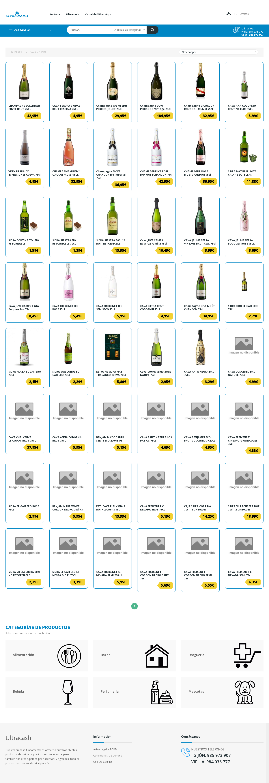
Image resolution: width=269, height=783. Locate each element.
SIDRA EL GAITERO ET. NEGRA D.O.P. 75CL (66, 573)
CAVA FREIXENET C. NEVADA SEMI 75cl (240, 573)
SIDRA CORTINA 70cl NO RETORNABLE (23, 242)
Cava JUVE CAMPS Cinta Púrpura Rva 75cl (23, 307)
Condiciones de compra (107, 755)
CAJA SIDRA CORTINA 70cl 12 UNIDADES (197, 508)
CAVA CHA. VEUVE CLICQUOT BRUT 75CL (22, 439)
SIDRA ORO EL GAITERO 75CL (243, 307)
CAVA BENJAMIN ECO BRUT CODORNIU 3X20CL (199, 439)
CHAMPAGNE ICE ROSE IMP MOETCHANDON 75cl (156, 173)
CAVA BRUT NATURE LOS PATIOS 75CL (156, 439)
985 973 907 (256, 34)
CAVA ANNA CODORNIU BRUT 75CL (67, 439)
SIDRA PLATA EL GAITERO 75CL (24, 373)
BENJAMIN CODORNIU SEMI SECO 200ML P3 (110, 439)
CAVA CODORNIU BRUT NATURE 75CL (242, 373)
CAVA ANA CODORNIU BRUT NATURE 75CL (242, 107)
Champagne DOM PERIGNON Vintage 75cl (155, 107)
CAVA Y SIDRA (38, 52)
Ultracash (72, 14)
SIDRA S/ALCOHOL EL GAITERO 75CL (65, 373)
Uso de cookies (103, 761)
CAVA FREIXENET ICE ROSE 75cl (65, 307)
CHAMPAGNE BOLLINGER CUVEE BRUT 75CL (24, 107)
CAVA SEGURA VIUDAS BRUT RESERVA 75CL (66, 107)
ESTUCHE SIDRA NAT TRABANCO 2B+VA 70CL (111, 373)
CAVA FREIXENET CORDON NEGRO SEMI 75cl (198, 575)
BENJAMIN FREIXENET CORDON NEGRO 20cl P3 (67, 508)
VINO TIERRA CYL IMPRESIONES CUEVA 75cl (24, 173)
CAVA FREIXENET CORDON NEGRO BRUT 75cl (154, 575)
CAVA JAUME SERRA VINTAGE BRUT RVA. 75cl (200, 242)
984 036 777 (256, 31)
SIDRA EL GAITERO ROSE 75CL (23, 508)
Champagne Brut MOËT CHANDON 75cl (199, 307)
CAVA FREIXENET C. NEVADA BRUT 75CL (152, 508)
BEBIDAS (16, 52)
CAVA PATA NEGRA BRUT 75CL (200, 373)
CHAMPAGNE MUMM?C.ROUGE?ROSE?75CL (66, 173)
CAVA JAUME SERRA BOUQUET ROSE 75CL (241, 242)
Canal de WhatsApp (98, 14)
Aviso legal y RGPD (105, 749)
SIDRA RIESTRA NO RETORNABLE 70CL (64, 242)
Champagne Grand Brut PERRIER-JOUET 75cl (111, 107)
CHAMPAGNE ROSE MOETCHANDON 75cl (197, 173)
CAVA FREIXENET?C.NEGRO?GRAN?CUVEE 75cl (242, 441)
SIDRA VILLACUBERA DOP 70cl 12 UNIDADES (244, 508)
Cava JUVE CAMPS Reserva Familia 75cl (153, 242)
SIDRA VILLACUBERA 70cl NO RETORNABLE (24, 573)
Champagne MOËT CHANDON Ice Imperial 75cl (111, 175)
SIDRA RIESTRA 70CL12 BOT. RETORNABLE (110, 242)
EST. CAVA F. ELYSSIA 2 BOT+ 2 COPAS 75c (110, 508)
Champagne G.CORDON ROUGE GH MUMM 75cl (199, 107)
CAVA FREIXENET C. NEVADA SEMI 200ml (109, 573)
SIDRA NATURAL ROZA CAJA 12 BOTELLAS (242, 173)
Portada (54, 14)
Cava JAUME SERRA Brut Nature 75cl (155, 373)
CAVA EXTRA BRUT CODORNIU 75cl (152, 307)
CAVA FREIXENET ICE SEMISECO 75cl (109, 307)
